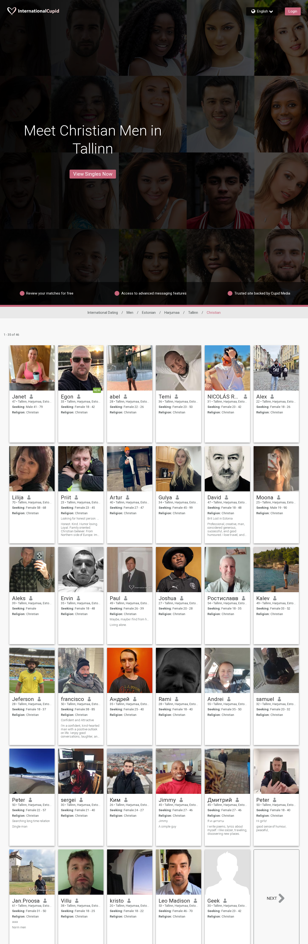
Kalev (263, 598)
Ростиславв (222, 598)
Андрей (119, 699)
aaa (15, 922)
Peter (18, 800)
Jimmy (167, 800)
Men (130, 312)
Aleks (19, 598)
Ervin (67, 598)
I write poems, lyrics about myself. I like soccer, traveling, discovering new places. (227, 830)
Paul (115, 598)
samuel (265, 699)
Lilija (18, 497)
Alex (261, 396)
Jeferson (23, 699)
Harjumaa (172, 312)
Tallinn (193, 312)
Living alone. (118, 625)
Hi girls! (261, 821)
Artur (116, 497)
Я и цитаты (215, 821)
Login (293, 11)
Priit (66, 497)
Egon (67, 396)
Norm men (19, 927)
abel (115, 396)
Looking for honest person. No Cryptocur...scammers (81, 518)
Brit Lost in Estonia (220, 518)
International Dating (102, 312)
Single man (19, 826)
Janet (19, 396)
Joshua (167, 598)
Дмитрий (219, 800)
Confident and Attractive (77, 720)
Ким (115, 800)
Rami (165, 699)
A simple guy (167, 826)
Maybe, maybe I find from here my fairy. (130, 619)
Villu (66, 901)
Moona (264, 497)
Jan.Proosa (26, 901)
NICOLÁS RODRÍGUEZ (223, 396)
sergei (68, 800)
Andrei (215, 699)
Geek (213, 901)
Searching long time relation (31, 821)
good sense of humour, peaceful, (271, 828)
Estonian (149, 312)
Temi (165, 396)
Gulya (165, 497)
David (214, 497)
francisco (72, 699)
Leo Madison (174, 901)
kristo (117, 901)
